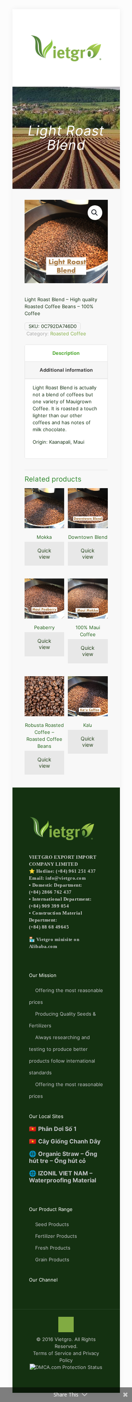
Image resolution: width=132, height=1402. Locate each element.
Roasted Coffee (68, 333)
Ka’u (87, 725)
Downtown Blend (87, 537)
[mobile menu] (10, 17)
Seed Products (52, 1224)
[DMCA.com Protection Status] (66, 1367)
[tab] (66, 353)
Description (66, 353)
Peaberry (44, 627)
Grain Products (52, 1259)
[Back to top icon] (66, 1324)
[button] (95, 212)
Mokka (44, 537)
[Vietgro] (66, 48)
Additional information (66, 370)
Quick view (44, 553)
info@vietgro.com (65, 878)
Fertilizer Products (56, 1236)
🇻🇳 (53, 1128)
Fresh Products (52, 1248)
